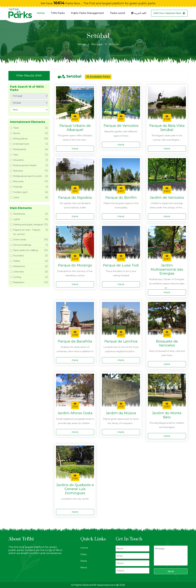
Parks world (117, 13)
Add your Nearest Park (167, 13)
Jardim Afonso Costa (75, 413)
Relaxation (18, 282)
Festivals (17, 186)
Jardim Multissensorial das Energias (167, 269)
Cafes (16, 197)
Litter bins (18, 271)
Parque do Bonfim (121, 198)
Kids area (18, 170)
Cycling (17, 277)
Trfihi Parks (58, 13)
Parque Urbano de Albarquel (75, 128)
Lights (16, 219)
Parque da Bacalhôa (75, 341)
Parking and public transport (28, 224)
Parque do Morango (75, 265)
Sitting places (20, 138)
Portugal (96, 44)
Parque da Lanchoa (121, 341)
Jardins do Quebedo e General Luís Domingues (75, 489)
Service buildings (22, 245)
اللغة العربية (140, 13)
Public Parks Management (87, 13)
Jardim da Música (121, 413)
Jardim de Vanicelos (167, 198)
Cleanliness (19, 213)
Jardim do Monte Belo (167, 415)
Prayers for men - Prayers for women (26, 232)
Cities (83, 554)
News (83, 567)
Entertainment (21, 144)
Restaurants (19, 149)
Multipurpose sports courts (27, 176)
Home (41, 13)
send (171, 571)
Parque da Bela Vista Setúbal (167, 128)
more (75, 148)
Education (18, 160)
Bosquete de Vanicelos (167, 343)
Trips (15, 154)
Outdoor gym (20, 192)
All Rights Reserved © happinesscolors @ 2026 (98, 584)
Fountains (18, 255)
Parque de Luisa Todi (121, 265)
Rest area (18, 181)
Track (16, 128)
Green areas (19, 239)
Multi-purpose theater (25, 165)
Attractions (19, 266)
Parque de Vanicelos (121, 126)
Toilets (16, 261)
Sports (16, 133)
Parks (83, 560)
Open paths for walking (25, 250)
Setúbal (113, 44)
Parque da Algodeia (75, 198)
